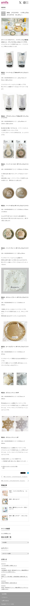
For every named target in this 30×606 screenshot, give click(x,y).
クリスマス (12, 466)
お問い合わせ (5, 600)
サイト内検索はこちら (6, 533)
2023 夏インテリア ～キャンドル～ (18, 516)
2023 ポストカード (14, 499)
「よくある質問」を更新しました (9, 565)
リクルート (5, 597)
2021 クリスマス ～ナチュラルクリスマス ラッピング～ (13, 480)
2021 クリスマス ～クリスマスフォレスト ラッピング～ (16, 476)
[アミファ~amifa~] (7, 3)
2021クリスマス (6, 466)
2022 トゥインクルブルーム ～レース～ (18, 491)
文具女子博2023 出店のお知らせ (9, 582)
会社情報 (4, 594)
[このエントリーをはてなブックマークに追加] (28, 473)
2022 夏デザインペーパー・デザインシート (18, 508)
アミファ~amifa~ (10, 604)
